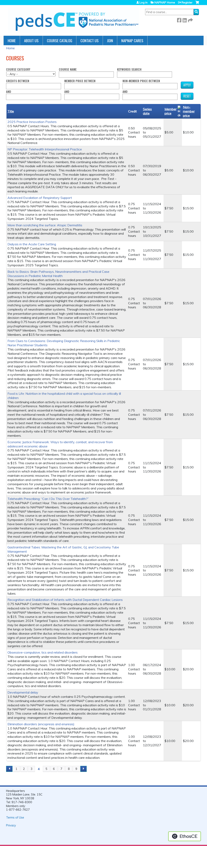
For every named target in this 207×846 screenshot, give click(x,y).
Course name (68, 69)
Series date (147, 111)
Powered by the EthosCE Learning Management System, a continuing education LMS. (184, 836)
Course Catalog (59, 40)
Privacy (11, 825)
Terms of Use (15, 817)
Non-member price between (141, 81)
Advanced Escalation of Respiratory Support (39, 198)
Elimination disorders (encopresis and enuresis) (40, 724)
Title (10, 111)
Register (187, 2)
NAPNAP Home (164, 2)
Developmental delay (22, 692)
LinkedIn (185, 19)
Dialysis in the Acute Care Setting (31, 244)
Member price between (79, 81)
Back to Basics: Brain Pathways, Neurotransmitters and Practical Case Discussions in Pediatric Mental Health (58, 274)
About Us (31, 40)
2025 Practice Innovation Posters (32, 122)
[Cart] (197, 4)
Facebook (179, 19)
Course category (18, 69)
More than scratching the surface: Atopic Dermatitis (44, 225)
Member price (170, 111)
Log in (143, 2)
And (8, 91)
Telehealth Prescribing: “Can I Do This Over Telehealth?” (48, 499)
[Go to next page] (83, 769)
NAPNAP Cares (132, 40)
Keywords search (129, 69)
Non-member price (189, 111)
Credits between (17, 81)
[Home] (73, 20)
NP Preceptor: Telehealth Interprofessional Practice (44, 149)
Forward (190, 19)
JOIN (110, 40)
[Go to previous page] (9, 769)
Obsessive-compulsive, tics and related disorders (42, 652)
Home (12, 40)
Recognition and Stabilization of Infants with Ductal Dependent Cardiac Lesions (65, 600)
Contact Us (89, 40)
